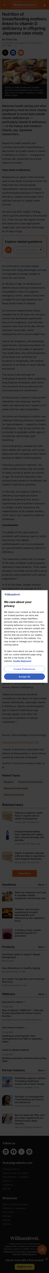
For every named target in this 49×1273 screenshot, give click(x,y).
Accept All (24, 676)
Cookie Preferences (24, 669)
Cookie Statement (22, 661)
